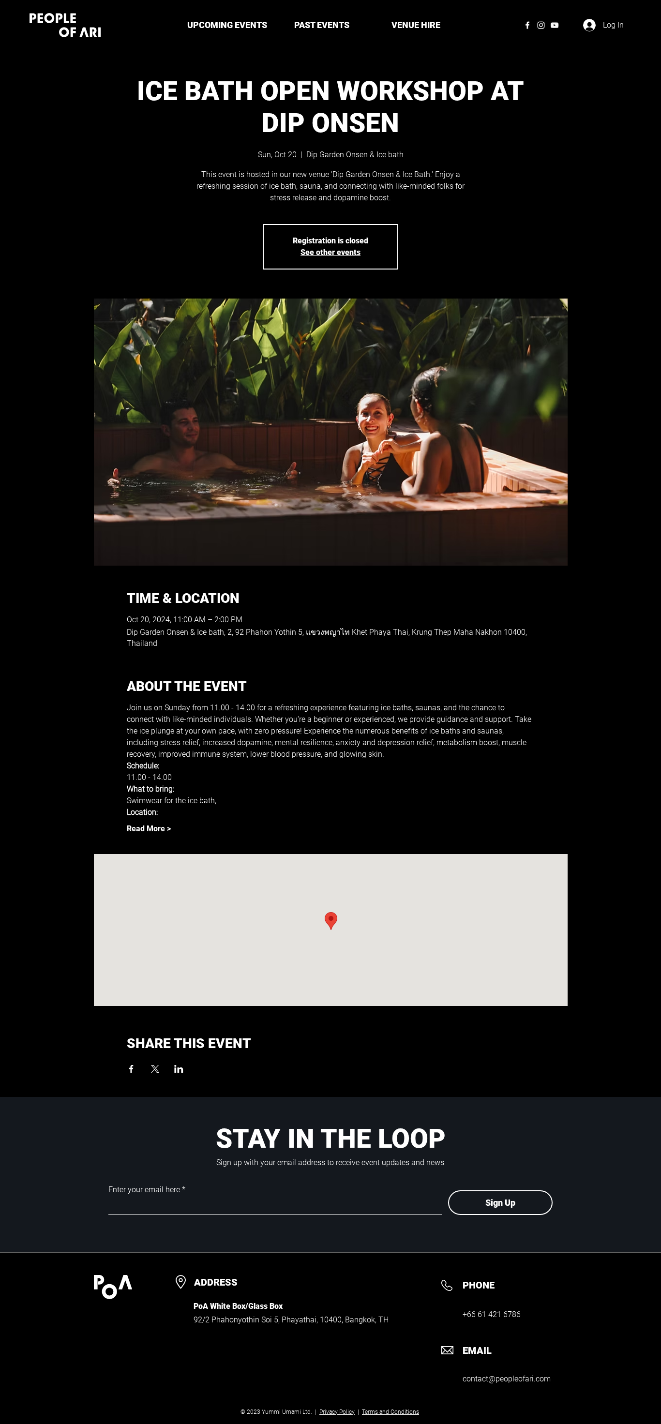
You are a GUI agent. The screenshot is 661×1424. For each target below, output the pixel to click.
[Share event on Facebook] (131, 1069)
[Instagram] (541, 25)
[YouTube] (554, 25)
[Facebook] (527, 25)
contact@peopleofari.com (507, 1378)
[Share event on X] (155, 1069)
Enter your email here (144, 1190)
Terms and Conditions (390, 1412)
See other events (330, 252)
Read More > (149, 828)
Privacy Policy (337, 1412)
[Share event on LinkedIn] (178, 1069)
